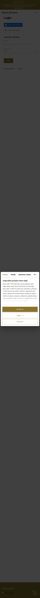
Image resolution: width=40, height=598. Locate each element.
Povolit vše (20, 309)
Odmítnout (20, 322)
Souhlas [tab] (5, 275)
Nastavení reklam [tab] (25, 275)
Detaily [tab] (13, 275)
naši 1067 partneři (13, 284)
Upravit (19, 315)
